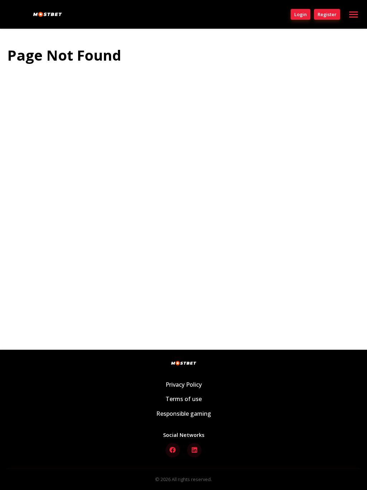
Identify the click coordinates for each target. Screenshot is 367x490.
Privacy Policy (184, 384)
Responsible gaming (183, 414)
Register (327, 14)
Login (300, 14)
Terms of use (184, 399)
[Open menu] (353, 14)
